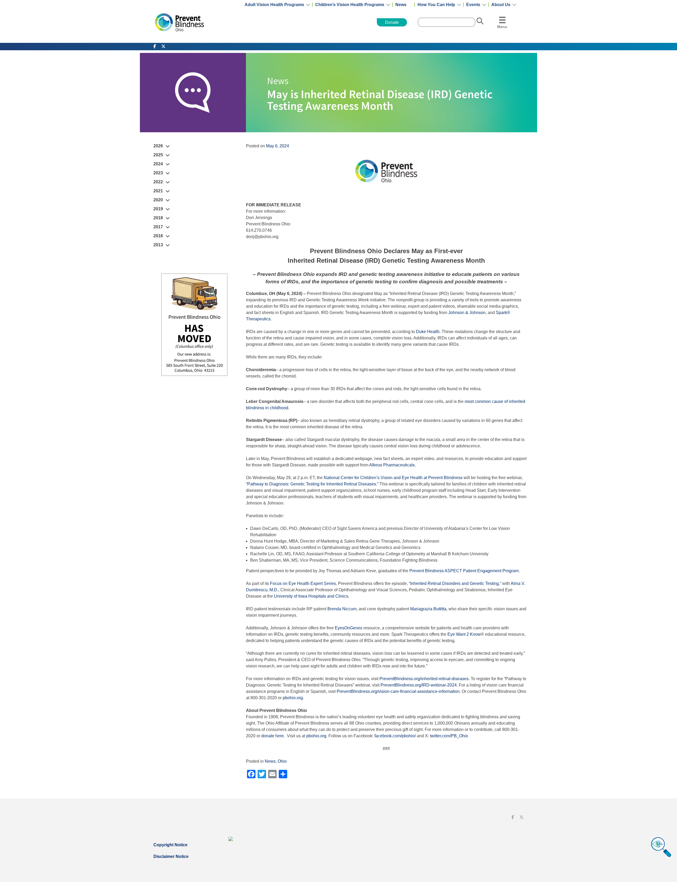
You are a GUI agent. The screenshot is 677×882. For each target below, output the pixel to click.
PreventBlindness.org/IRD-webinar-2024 (419, 685)
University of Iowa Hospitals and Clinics (311, 596)
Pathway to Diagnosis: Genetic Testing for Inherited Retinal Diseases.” (312, 484)
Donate (392, 22)
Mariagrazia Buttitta (428, 609)
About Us (500, 5)
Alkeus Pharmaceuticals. (392, 465)
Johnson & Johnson (467, 312)
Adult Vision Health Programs (274, 5)
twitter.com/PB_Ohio (449, 736)
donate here (272, 736)
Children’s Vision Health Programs (349, 5)
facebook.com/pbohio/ (395, 736)
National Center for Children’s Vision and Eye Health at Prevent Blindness (393, 477)
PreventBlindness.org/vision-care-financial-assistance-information (398, 691)
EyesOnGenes (348, 628)
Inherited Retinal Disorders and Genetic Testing (454, 583)
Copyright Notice (170, 845)
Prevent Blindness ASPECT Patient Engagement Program (464, 571)
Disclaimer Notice (171, 856)
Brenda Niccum (341, 609)
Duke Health (428, 331)
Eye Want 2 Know (464, 634)
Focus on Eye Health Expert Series (303, 583)
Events (473, 5)
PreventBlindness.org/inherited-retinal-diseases (424, 678)
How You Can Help (436, 5)
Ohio (282, 761)
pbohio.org (293, 697)
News (400, 5)
